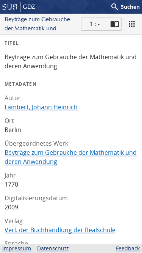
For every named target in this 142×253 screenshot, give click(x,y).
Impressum (16, 248)
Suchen (125, 6)
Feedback (128, 248)
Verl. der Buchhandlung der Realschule (60, 230)
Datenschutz (53, 248)
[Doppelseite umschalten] (115, 24)
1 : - (95, 24)
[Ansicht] (132, 24)
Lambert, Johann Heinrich (41, 107)
